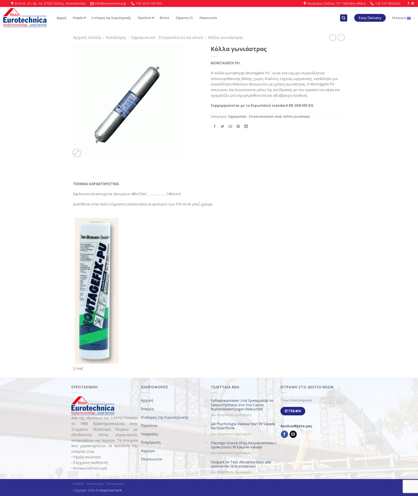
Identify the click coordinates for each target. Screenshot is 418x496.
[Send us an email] (412, 3)
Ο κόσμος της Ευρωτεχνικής (164, 417)
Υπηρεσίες (149, 434)
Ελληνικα (399, 18)
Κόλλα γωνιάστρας (225, 37)
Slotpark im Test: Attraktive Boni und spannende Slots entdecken (241, 464)
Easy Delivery (370, 17)
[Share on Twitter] (222, 126)
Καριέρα (148, 450)
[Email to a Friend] (230, 126)
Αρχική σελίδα (87, 37)
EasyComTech (110, 490)
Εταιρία (147, 408)
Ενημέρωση (150, 442)
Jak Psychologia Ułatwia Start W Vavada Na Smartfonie (243, 426)
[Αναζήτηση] (343, 18)
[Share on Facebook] (214, 126)
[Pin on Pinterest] (238, 126)
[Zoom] (76, 153)
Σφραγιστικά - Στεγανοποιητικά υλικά (167, 37)
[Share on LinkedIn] (246, 126)
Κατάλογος (116, 37)
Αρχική (147, 400)
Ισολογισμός (95, 484)
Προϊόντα (149, 425)
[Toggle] (205, 425)
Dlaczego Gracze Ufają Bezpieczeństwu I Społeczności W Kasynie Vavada (243, 445)
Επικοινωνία (151, 459)
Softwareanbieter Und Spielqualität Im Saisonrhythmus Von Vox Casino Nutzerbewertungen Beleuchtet (242, 405)
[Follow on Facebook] (408, 3)
